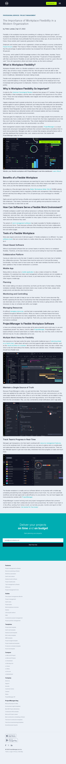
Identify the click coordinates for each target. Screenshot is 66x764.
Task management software (12, 584)
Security (7, 686)
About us (7, 680)
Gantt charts (8, 601)
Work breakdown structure (12, 607)
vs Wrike (7, 668)
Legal (11, 751)
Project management (10, 599)
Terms (7, 751)
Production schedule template (13, 646)
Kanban (7, 610)
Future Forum (7, 47)
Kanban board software (11, 579)
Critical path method (10, 612)
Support (7, 683)
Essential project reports (11, 725)
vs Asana (7, 666)
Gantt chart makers (10, 576)
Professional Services (11, 15)
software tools (7, 239)
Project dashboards (10, 581)
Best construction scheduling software (15, 717)
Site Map (20, 751)
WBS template (8, 638)
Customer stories (9, 689)
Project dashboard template (12, 643)
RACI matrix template (10, 635)
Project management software (13, 568)
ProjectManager (49, 127)
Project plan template (10, 627)
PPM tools (7, 587)
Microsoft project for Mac (11, 703)
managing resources (16, 311)
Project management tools (12, 589)
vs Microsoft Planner (10, 658)
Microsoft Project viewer (11, 714)
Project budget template (11, 640)
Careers (7, 691)
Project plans (8, 604)
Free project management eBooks (14, 596)
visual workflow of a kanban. (16, 345)
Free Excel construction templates (14, 719)
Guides (7, 593)
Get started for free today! (29, 507)
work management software (21, 223)
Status (6, 694)
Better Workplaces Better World (40, 189)
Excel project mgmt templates (12, 706)
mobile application (28, 272)
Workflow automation (10, 573)
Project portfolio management (12, 620)
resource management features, (50, 443)
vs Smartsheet (9, 660)
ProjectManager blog (11, 700)
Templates (8, 624)
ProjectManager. (39, 329)
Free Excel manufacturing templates (14, 722)
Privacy (15, 751)
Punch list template (10, 648)
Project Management (28, 15)
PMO (6, 615)
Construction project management (14, 618)
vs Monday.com (9, 663)
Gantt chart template (10, 630)
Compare (8, 652)
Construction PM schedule (12, 711)
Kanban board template (11, 632)
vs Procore (8, 671)
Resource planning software (12, 571)
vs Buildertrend (9, 674)
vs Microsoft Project (10, 655)
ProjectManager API (10, 697)
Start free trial (50, 3)
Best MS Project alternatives (12, 709)
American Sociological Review (22, 92)
